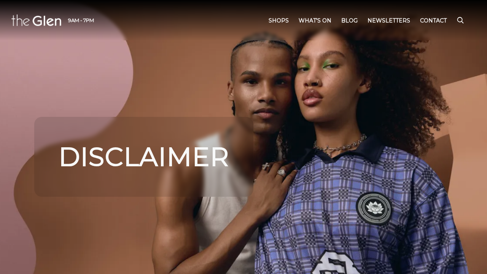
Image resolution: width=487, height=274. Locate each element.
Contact (433, 20)
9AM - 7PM (81, 20)
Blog (349, 20)
